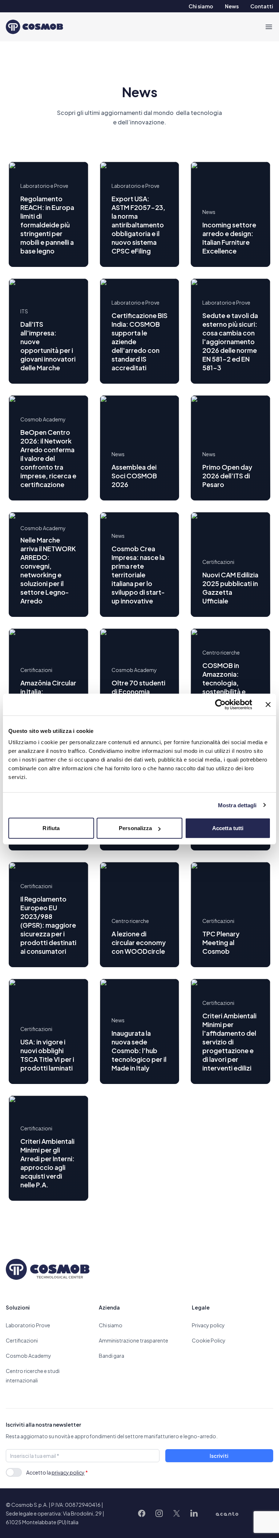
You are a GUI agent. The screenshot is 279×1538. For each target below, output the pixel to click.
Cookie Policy (209, 1340)
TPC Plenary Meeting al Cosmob (220, 942)
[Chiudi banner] (268, 704)
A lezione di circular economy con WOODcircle (139, 942)
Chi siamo (201, 6)
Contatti (261, 6)
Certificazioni (22, 1340)
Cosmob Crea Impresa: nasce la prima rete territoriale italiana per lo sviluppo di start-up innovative (138, 574)
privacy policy (68, 1472)
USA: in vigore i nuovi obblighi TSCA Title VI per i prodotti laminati (47, 1055)
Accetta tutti (227, 828)
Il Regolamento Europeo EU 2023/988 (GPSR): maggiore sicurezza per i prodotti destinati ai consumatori (48, 925)
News (232, 6)
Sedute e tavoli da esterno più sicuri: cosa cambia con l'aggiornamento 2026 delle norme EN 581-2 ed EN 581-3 (230, 341)
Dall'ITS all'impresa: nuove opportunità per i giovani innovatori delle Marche (48, 346)
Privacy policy (208, 1325)
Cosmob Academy (28, 1355)
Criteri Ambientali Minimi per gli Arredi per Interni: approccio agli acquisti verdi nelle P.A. (47, 1163)
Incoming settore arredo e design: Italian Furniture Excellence (229, 237)
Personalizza (135, 828)
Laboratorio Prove (28, 1325)
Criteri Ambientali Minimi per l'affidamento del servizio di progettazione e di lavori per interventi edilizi (229, 1041)
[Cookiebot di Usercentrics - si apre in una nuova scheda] (220, 704)
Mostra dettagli (237, 805)
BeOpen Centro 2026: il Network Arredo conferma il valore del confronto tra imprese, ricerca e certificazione (48, 458)
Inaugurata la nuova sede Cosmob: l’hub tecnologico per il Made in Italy (139, 1050)
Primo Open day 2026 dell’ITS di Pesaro (227, 475)
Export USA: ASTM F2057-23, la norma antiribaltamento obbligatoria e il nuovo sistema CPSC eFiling (138, 224)
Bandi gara (111, 1355)
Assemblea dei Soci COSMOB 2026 (134, 475)
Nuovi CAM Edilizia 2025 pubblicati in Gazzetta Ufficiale (230, 587)
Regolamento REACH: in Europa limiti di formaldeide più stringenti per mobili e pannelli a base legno (47, 224)
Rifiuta (51, 828)
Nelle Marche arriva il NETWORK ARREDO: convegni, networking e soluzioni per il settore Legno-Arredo (48, 570)
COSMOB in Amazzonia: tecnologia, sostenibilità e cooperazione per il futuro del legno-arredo (225, 691)
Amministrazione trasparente (133, 1340)
